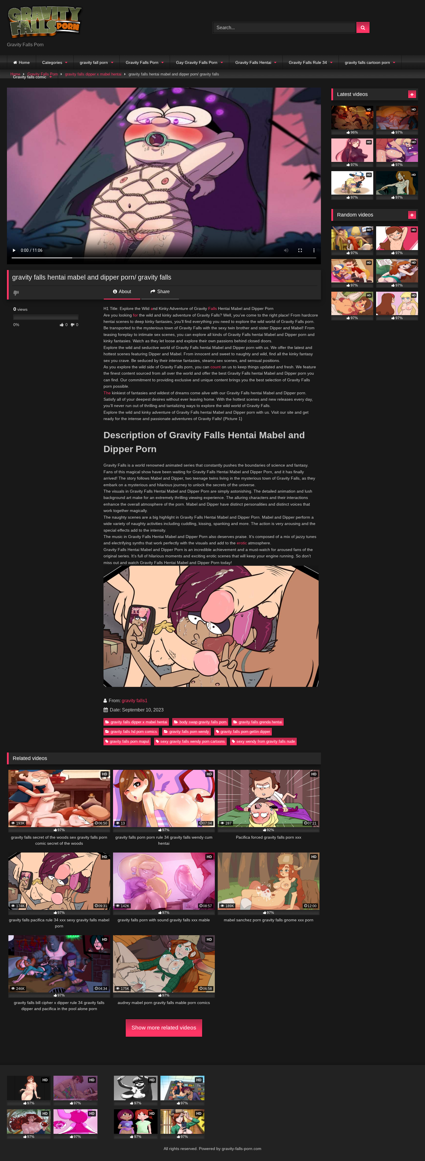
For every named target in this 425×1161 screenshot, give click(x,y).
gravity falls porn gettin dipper (245, 731)
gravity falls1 (134, 700)
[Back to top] (407, 1143)
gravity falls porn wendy (189, 731)
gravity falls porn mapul (129, 741)
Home (24, 62)
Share (163, 291)
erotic (242, 543)
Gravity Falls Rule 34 (308, 62)
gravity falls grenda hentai (260, 722)
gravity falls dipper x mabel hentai (139, 722)
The (107, 393)
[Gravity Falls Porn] (45, 23)
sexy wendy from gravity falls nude (265, 741)
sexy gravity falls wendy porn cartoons (192, 741)
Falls (212, 308)
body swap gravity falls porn (203, 722)
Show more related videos (164, 1028)
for (135, 315)
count (215, 367)
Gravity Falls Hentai (253, 62)
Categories (52, 62)
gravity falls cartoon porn (367, 62)
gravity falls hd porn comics (134, 731)
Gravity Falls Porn (142, 62)
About (124, 291)
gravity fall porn (94, 62)
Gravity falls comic (29, 77)
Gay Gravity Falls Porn (196, 62)
